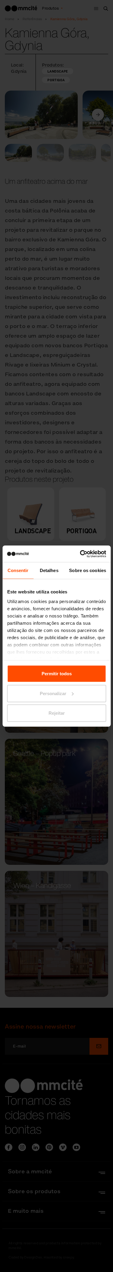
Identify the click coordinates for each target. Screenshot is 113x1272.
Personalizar (53, 693)
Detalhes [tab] (49, 570)
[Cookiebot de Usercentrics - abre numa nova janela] (80, 554)
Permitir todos (57, 673)
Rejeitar (57, 713)
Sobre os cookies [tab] (87, 570)
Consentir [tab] (18, 570)
